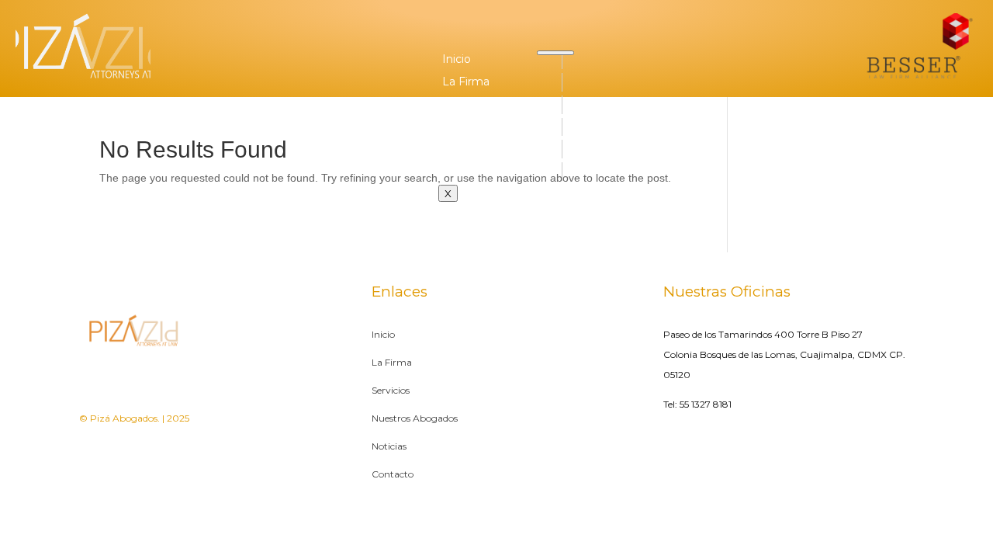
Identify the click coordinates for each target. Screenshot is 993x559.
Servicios (466, 104)
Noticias (464, 148)
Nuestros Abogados (496, 127)
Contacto (467, 171)
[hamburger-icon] (555, 52)
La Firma (466, 82)
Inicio (456, 59)
